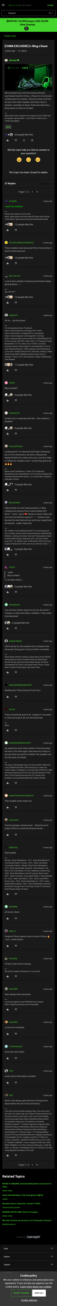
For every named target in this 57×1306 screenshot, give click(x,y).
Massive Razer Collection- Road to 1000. (21, 1204)
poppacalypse (15, 640)
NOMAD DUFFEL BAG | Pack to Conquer (20, 1212)
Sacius (12, 709)
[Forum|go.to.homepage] (19, 5)
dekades (13, 60)
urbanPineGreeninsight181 (21, 795)
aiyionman (14, 820)
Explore (7, 1256)
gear (8, 126)
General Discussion (11, 1207)
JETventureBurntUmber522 (21, 242)
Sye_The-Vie (14, 275)
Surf (11, 1095)
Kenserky (13, 958)
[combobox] (28, 13)
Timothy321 (14, 413)
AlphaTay (13, 847)
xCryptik (13, 201)
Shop (6, 1248)
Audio (5, 1199)
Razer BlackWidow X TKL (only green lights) (22, 1195)
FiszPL (12, 567)
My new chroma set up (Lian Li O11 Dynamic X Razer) (26, 1221)
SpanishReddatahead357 (20, 684)
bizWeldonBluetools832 (20, 742)
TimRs (12, 382)
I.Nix (11, 1070)
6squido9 (13, 1022)
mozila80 (13, 988)
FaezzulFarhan (16, 446)
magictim (13, 315)
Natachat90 (14, 502)
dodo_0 (12, 931)
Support (7, 1264)
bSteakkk (13, 906)
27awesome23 (15, 1046)
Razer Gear (10, 35)
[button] (3, 5)
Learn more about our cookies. (36, 1286)
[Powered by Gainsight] (28, 1238)
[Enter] (4, 13)
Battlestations (8, 1224)
